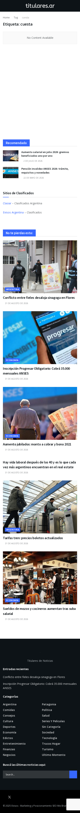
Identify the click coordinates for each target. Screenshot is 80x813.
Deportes (9, 727)
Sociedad (48, 732)
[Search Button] (75, 6)
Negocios (9, 755)
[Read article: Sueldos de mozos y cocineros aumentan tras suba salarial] (40, 577)
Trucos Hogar (51, 743)
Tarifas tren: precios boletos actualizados (33, 538)
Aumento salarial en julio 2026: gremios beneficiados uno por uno (45, 154)
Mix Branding (64, 805)
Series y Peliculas (53, 721)
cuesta (25, 17)
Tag (16, 17)
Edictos (8, 738)
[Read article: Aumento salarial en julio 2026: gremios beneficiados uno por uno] (10, 155)
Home (6, 17)
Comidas (9, 710)
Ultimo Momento (53, 755)
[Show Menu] (4, 6)
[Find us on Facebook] (4, 797)
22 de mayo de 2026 (33, 177)
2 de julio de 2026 (33, 161)
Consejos (9, 715)
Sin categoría (51, 727)
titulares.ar (40, 6)
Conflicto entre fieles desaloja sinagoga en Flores (39, 297)
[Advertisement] (40, 94)
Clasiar (7, 203)
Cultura (8, 721)
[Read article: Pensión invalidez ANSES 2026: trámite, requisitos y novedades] (10, 172)
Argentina (12, 289)
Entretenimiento (14, 743)
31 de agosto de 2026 (16, 303)
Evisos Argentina (13, 212)
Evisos (14, 805)
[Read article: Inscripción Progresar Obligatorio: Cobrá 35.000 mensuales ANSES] (40, 337)
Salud (46, 715)
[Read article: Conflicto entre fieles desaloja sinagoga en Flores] (40, 266)
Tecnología (49, 738)
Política (47, 710)
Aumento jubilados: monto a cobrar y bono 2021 (37, 444)
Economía (12, 360)
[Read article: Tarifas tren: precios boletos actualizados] (40, 506)
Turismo (47, 749)
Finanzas (9, 749)
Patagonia (49, 704)
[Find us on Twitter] (9, 797)
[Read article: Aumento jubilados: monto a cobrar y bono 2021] (40, 413)
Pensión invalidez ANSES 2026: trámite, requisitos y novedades (45, 170)
